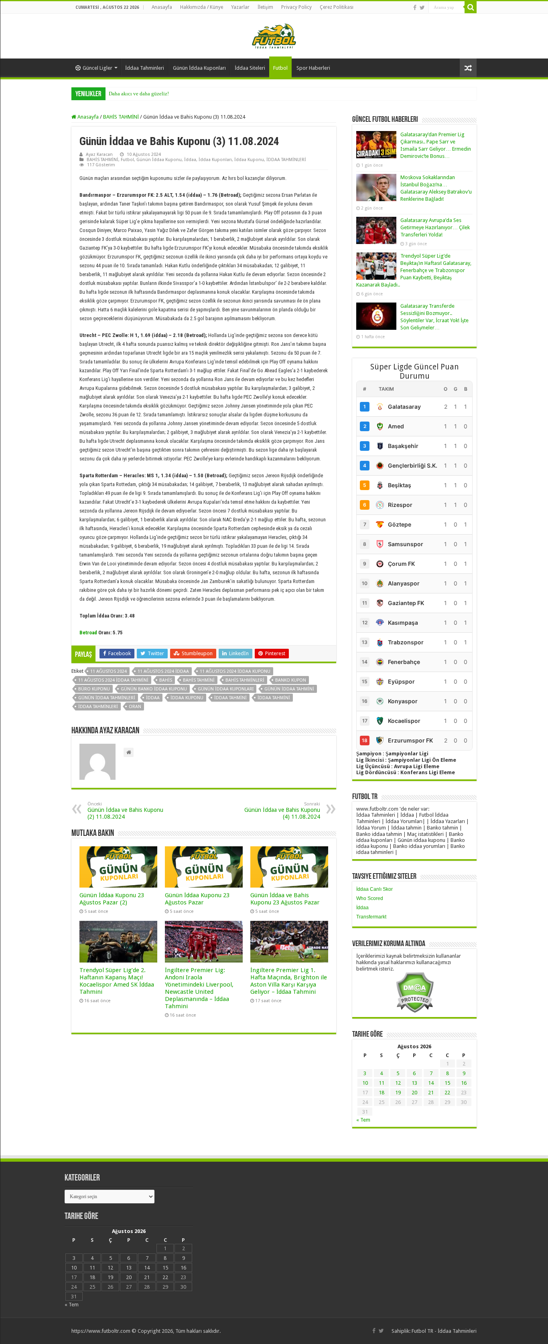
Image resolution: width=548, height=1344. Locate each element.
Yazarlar (240, 7)
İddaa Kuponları (215, 159)
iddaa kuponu (186, 697)
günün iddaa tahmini (289, 689)
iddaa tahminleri (98, 706)
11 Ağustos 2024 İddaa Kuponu (235, 671)
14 (431, 1083)
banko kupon (290, 680)
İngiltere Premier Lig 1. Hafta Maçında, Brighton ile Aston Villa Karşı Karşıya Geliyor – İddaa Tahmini (288, 981)
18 (381, 1093)
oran (135, 706)
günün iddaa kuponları (226, 689)
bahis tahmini (199, 680)
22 (447, 1093)
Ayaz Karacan (99, 154)
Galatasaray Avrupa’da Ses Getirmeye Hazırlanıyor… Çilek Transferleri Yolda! (435, 227)
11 (381, 1083)
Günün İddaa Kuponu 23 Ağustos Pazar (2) (111, 899)
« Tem (363, 1120)
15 (447, 1083)
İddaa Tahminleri (144, 68)
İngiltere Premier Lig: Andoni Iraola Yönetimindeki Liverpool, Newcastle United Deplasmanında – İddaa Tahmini (199, 988)
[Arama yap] (471, 7)
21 (431, 1093)
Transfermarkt (371, 917)
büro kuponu (94, 689)
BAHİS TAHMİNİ (121, 117)
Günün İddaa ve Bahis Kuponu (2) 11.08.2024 (125, 810)
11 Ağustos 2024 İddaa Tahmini (113, 680)
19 (398, 1093)
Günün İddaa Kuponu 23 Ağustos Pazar (197, 899)
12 (398, 1083)
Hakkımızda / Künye (201, 7)
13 (414, 1083)
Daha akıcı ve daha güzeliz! (139, 94)
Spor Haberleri (313, 68)
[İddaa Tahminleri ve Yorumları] (274, 35)
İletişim (265, 7)
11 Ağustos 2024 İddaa (163, 671)
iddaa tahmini (230, 697)
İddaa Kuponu (249, 159)
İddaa (190, 159)
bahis (165, 680)
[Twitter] (422, 7)
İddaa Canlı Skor (374, 889)
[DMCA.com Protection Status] (414, 992)
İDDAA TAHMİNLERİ (286, 159)
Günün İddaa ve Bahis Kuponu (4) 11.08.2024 (282, 810)
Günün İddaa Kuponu (159, 159)
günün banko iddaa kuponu (154, 689)
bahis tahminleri (244, 680)
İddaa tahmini (274, 697)
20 (414, 1093)
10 (365, 1083)
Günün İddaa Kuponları (199, 68)
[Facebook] (414, 7)
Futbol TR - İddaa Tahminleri (444, 1331)
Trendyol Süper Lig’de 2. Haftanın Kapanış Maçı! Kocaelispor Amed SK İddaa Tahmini (116, 981)
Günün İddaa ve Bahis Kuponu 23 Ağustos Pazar (285, 899)
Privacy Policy (296, 7)
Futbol (280, 68)
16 (464, 1083)
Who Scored (369, 898)
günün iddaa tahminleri (106, 697)
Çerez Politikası (336, 7)
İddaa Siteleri (250, 68)
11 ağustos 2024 (108, 671)
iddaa (153, 697)
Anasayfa (162, 7)
